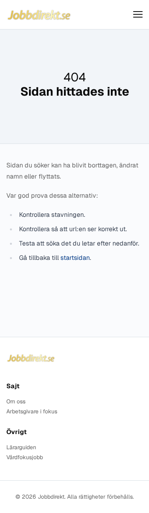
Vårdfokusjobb (24, 457)
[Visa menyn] (138, 14)
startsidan (75, 258)
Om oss (15, 401)
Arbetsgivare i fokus (31, 411)
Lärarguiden (21, 447)
